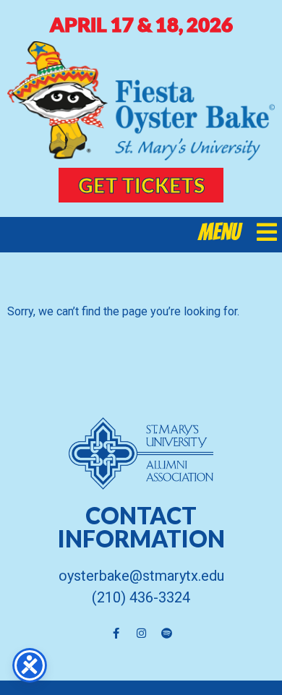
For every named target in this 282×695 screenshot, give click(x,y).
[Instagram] (141, 633)
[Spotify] (166, 633)
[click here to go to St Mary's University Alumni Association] (141, 453)
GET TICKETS (141, 185)
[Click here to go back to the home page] (141, 101)
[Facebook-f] (116, 633)
